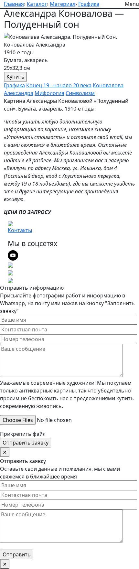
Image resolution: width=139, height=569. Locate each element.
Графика (14, 85)
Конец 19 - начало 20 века (58, 85)
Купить (15, 76)
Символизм (80, 93)
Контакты (20, 230)
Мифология (49, 93)
